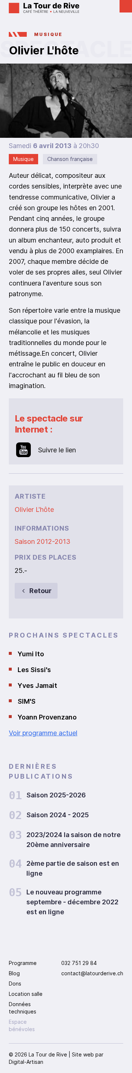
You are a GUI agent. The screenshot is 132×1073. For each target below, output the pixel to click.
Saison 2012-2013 (42, 541)
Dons (15, 983)
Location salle (26, 994)
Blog (14, 973)
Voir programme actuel (43, 733)
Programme (23, 963)
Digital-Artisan (26, 1062)
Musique (48, 34)
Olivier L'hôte (34, 509)
